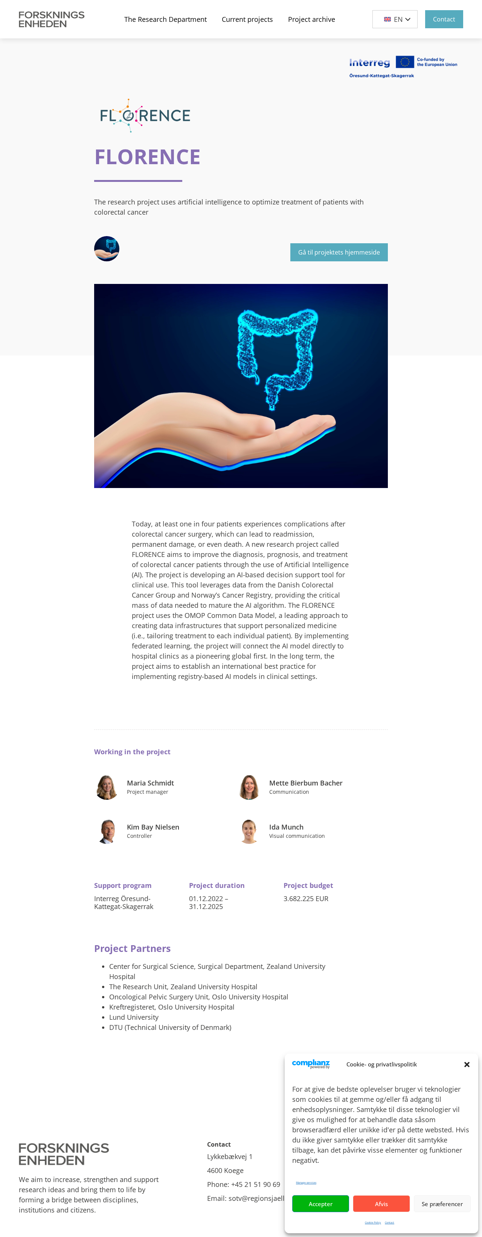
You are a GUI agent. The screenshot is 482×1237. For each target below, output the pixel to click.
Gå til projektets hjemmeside (339, 252)
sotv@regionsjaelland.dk (267, 1198)
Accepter (321, 1204)
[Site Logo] (53, 19)
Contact (389, 1222)
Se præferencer (442, 1204)
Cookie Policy (373, 1222)
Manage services (306, 1182)
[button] (467, 1064)
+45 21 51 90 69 (255, 1184)
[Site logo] (90, 1154)
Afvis (381, 1204)
